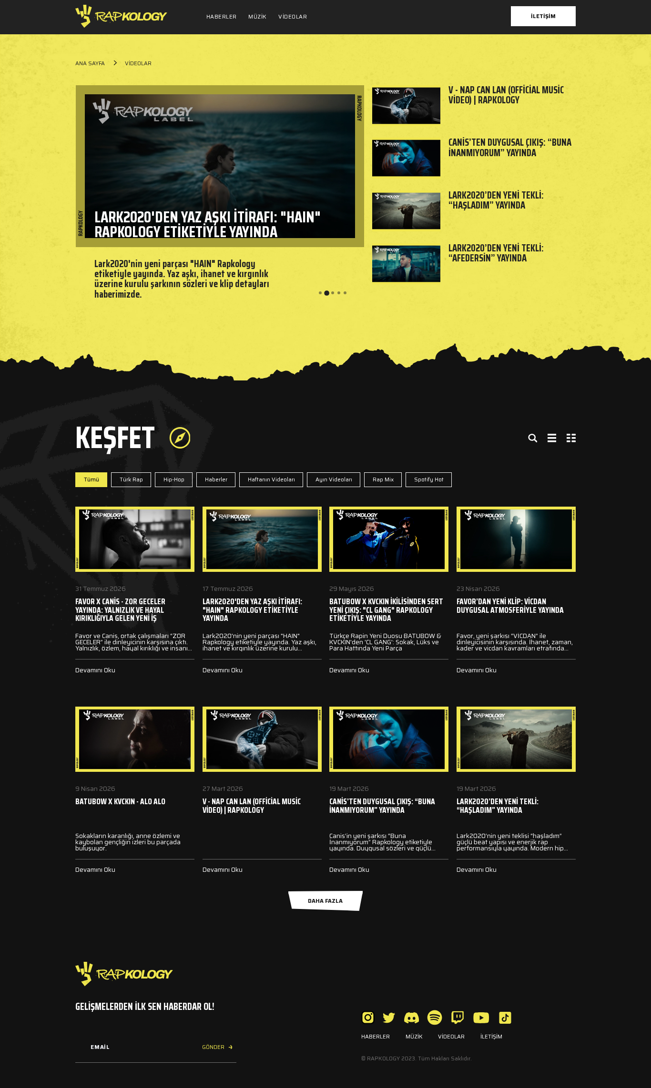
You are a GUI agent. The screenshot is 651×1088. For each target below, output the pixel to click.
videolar (292, 16)
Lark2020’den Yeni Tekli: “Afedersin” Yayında (496, 253)
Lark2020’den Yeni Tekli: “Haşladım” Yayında (496, 200)
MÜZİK (414, 1037)
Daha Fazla (325, 901)
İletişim (543, 16)
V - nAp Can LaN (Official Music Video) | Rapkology (506, 95)
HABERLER (375, 1037)
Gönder (213, 1047)
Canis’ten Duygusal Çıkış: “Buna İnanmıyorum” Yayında (509, 147)
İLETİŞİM (491, 1037)
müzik (257, 16)
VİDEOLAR (451, 1037)
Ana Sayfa (90, 63)
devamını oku (95, 670)
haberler (221, 16)
